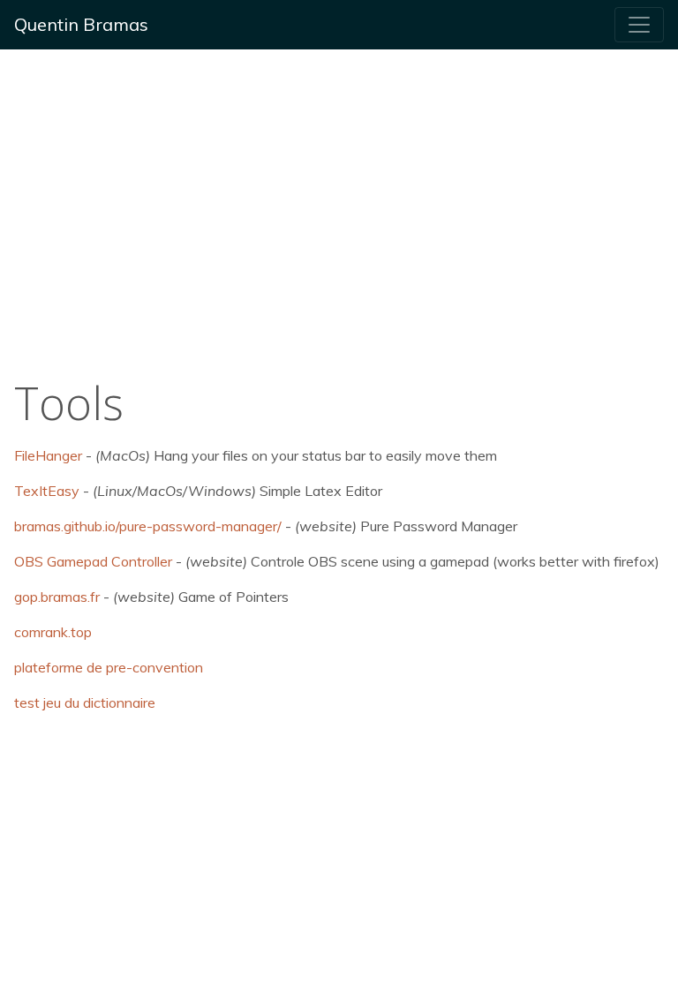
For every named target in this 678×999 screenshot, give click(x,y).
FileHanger (48, 455)
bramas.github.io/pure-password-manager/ (148, 526)
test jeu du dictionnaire (84, 702)
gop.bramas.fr (57, 596)
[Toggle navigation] (639, 24)
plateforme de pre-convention (108, 667)
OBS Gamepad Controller (93, 561)
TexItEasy (46, 491)
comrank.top (53, 632)
